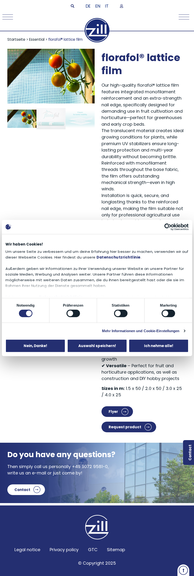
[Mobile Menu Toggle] (6, 17)
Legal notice (27, 550)
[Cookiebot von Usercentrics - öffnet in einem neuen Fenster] (168, 226)
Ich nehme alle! (158, 345)
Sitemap (116, 550)
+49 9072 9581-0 (90, 466)
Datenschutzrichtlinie (119, 257)
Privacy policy (64, 550)
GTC (92, 550)
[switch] (73, 313)
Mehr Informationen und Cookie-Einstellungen (140, 331)
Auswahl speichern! (97, 345)
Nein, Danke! (35, 345)
